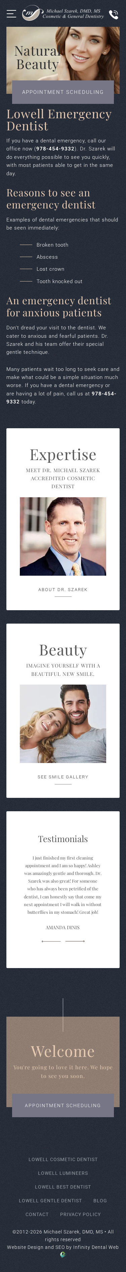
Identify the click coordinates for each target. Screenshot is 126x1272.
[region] (63, 890)
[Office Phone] (113, 21)
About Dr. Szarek (63, 589)
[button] (51, 941)
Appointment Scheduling (63, 92)
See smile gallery (63, 776)
